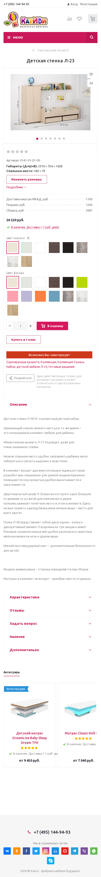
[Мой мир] (55, 851)
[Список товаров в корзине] (93, 22)
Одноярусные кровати (22, 362)
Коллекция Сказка (71, 362)
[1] (8, 152)
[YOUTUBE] (65, 851)
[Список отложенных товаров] (80, 20)
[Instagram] (45, 851)
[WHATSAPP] (93, 851)
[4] (22, 152)
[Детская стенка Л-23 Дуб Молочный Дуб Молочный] (50, 104)
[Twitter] (36, 851)
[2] (13, 152)
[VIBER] (84, 851)
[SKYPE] (50, 860)
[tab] (16, 187)
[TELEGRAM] (74, 851)
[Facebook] (26, 851)
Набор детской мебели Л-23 (26, 366)
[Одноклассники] (16, 851)
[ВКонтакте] (7, 851)
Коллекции (48, 362)
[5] (26, 152)
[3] (17, 152)
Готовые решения (61, 366)
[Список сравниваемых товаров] (69, 20)
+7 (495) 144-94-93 (16, 4)
